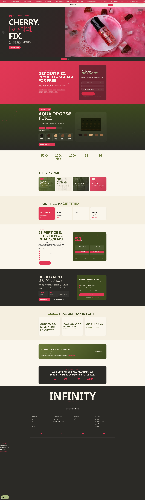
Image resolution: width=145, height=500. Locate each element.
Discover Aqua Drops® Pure (47, 144)
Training (44, 4)
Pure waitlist (99, 421)
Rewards (97, 418)
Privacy (108, 439)
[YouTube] (75, 409)
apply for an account (95, 297)
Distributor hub (44, 299)
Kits (32, 421)
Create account (98, 351)
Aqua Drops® (34, 416)
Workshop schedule (56, 423)
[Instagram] (67, 409)
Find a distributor (57, 299)
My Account (97, 416)
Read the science (44, 262)
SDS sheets (97, 426)
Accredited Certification (58, 421)
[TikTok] (69, 409)
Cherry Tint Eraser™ (35, 418)
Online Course (4, 449)
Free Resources (56, 418)
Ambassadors (50, 4)
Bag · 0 (110, 4)
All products (101, 172)
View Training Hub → (88, 93)
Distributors (57, 4)
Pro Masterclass (57, 419)
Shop (33, 4)
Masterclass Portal (5, 447)
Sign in (92, 294)
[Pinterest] (72, 409)
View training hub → (4, 451)
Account (105, 4)
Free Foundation (57, 416)
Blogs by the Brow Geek (78, 418)
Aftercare (33, 419)
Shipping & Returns (99, 423)
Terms (112, 439)
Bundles (33, 423)
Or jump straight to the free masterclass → (91, 96)
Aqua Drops (38, 4)
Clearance (33, 426)
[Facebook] (78, 409)
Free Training (4, 445)
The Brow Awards (78, 419)
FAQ (96, 424)
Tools (33, 424)
